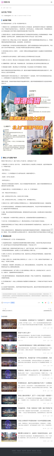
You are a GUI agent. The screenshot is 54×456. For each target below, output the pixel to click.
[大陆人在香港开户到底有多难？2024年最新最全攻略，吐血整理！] (9, 424)
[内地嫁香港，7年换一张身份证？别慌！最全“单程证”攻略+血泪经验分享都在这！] (9, 412)
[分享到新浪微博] (45, 303)
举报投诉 (19, 450)
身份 (7, 7)
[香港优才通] (5, 3)
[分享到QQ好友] (48, 303)
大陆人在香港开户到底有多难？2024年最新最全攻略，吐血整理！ (35, 421)
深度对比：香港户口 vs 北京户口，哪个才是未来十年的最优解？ (34, 370)
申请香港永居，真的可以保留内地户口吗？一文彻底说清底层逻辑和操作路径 (35, 383)
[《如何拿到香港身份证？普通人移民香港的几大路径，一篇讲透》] (9, 349)
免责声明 (24, 450)
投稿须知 (34, 450)
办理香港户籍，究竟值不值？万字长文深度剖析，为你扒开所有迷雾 (35, 358)
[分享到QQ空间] (51, 303)
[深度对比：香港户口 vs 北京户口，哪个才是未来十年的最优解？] (9, 374)
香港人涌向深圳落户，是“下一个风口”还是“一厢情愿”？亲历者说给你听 (35, 396)
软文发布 (39, 450)
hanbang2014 (7, 15)
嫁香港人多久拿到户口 (7, 310)
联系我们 (14, 450)
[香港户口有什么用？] (9, 336)
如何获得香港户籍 (48, 310)
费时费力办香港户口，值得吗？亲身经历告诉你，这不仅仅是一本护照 (35, 433)
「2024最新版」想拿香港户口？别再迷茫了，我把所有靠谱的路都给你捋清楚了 (35, 320)
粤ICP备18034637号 (34, 452)
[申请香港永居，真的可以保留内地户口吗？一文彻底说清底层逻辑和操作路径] (9, 387)
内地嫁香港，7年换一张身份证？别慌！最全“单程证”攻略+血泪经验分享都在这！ (35, 408)
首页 (4, 7)
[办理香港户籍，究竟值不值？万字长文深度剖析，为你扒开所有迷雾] (9, 362)
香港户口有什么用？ (24, 333)
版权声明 (29, 450)
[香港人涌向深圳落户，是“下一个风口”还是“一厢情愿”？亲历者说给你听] (9, 399)
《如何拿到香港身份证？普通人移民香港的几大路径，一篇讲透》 (35, 345)
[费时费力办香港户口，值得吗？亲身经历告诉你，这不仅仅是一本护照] (9, 437)
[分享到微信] (42, 303)
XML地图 (39, 452)
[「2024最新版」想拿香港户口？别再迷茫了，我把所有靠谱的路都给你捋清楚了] (9, 324)
